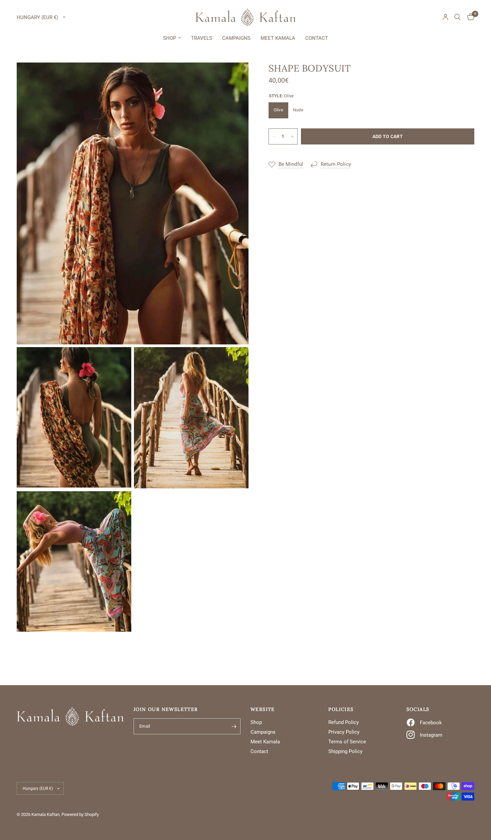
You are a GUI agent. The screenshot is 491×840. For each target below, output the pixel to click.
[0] (469, 17)
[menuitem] (172, 38)
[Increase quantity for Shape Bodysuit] (292, 136)
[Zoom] (234, 76)
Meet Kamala (278, 38)
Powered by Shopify (80, 814)
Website (263, 709)
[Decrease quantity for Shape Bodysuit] (274, 136)
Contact (316, 38)
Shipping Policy (345, 751)
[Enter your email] (233, 726)
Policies (340, 709)
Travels (201, 38)
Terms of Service (347, 742)
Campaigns (236, 38)
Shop (169, 38)
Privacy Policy (343, 732)
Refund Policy (343, 722)
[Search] (457, 17)
